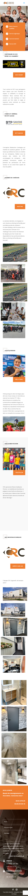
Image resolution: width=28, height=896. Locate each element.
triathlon (19, 472)
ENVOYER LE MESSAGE (17, 856)
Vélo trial (19, 379)
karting (20, 206)
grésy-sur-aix (18, 566)
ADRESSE (9, 861)
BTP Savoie (19, 133)
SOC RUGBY (19, 75)
